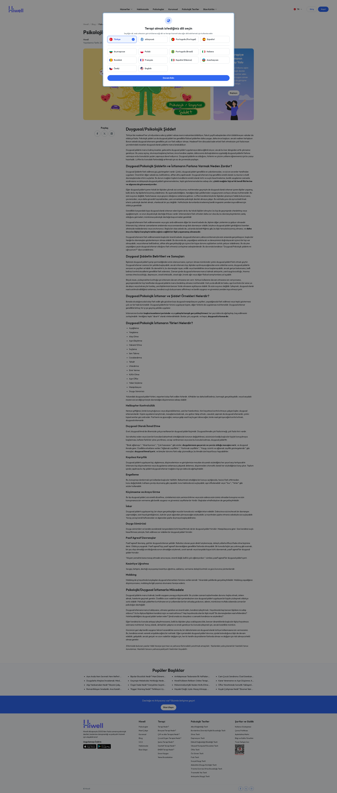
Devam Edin (168, 78)
